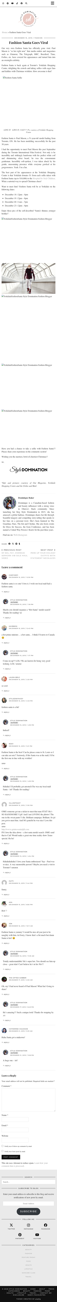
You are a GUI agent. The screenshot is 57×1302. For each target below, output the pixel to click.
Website (5, 1135)
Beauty (28, 1250)
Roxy (11, 744)
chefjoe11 (13, 575)
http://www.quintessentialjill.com (15, 829)
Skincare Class (28, 1273)
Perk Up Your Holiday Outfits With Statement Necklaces (42, 554)
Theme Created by (28, 1299)
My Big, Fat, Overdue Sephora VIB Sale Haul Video (15, 554)
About (42, 1289)
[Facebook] (22, 3)
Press (51, 1289)
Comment (6, 1086)
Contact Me (46, 1293)
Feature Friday (28, 1257)
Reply (6, 592)
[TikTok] (17, 3)
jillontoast (15, 803)
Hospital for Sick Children (44, 178)
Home (4, 32)
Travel (28, 1277)
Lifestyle (28, 1269)
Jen (10, 924)
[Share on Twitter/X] (13, 544)
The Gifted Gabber (17, 978)
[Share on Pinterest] (16, 544)
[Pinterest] (8, 3)
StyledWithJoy (16, 699)
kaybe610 (13, 626)
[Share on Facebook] (9, 544)
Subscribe (28, 1211)
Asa (10, 902)
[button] (53, 3)
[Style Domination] (28, 19)
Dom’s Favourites (36, 1295)
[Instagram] (3, 3)
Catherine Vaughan (18, 1029)
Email (5, 1125)
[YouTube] (12, 3)
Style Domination (18, 600)
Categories (14, 1291)
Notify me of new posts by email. (15, 1151)
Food (28, 1261)
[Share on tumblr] (19, 544)
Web (15, 534)
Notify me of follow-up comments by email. (18, 1146)
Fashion (39, 38)
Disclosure (18, 1295)
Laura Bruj (14, 677)
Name (5, 1115)
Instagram (23, 534)
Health (28, 1265)
